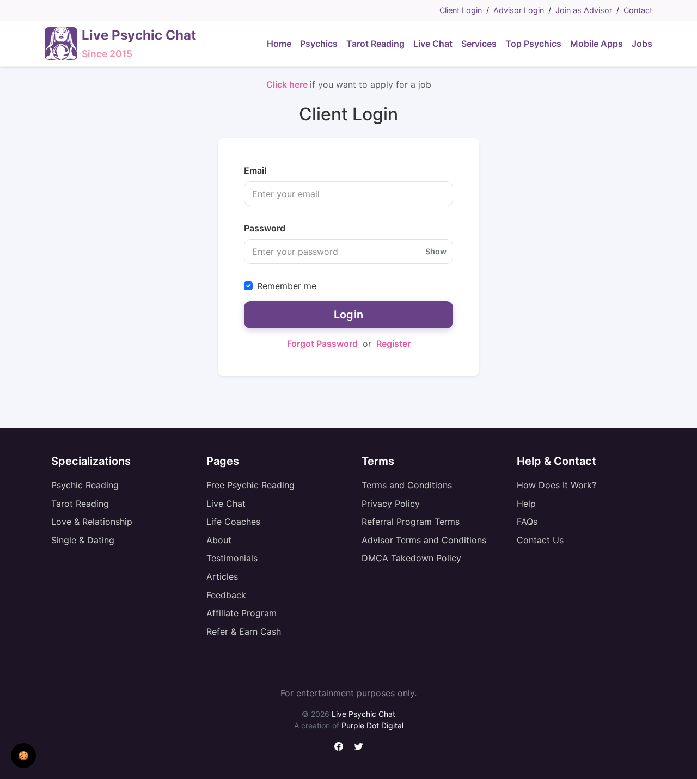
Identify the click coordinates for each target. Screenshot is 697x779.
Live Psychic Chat (363, 714)
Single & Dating (82, 540)
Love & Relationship (91, 521)
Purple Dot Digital (372, 725)
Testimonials (232, 558)
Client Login (460, 10)
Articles (222, 576)
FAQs (527, 521)
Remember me (286, 285)
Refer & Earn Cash (243, 631)
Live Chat (226, 503)
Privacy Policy (391, 503)
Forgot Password (322, 343)
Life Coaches (233, 521)
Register (393, 343)
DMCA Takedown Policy (411, 558)
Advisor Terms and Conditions (424, 540)
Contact (637, 10)
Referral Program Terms (411, 521)
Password (264, 228)
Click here (288, 84)
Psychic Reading (85, 485)
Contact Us (540, 540)
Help (526, 503)
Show (436, 251)
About (218, 540)
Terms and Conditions (407, 485)
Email (255, 170)
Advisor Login (518, 10)
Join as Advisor (583, 10)
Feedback (226, 595)
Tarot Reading (80, 503)
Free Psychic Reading (250, 485)
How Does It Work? (556, 485)
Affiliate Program (241, 613)
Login (349, 314)
